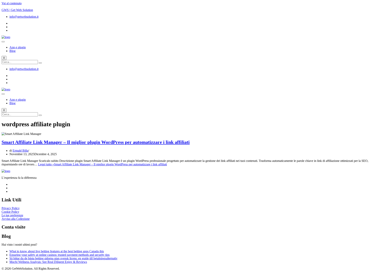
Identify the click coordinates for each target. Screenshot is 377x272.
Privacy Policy (11, 208)
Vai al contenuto (12, 3)
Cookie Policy (10, 211)
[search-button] (40, 63)
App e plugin (17, 47)
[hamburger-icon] (3, 41)
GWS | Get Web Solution (17, 10)
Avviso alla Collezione (16, 218)
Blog (12, 51)
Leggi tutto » (102, 164)
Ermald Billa (20, 150)
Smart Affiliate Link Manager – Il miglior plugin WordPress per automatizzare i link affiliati (96, 142)
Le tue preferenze (12, 215)
